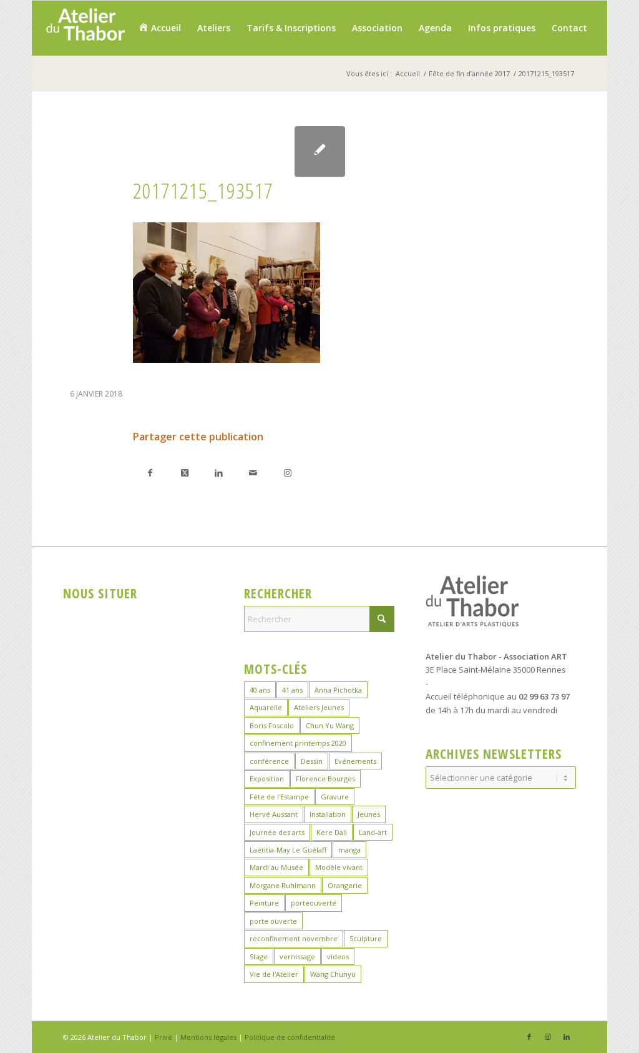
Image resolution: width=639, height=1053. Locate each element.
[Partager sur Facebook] (150, 472)
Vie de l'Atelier (274, 974)
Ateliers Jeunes (319, 707)
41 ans (292, 690)
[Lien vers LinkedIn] (566, 1036)
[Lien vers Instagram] (287, 472)
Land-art (373, 832)
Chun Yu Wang (330, 725)
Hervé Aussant (274, 814)
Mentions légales (208, 1037)
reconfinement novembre (294, 938)
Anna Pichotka (338, 690)
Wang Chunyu (333, 974)
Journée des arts (277, 832)
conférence (269, 761)
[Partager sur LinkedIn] (219, 472)
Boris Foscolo (272, 725)
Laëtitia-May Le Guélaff (288, 849)
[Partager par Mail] (253, 472)
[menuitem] (159, 28)
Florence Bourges (325, 778)
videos (338, 956)
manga (349, 849)
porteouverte (313, 902)
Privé (163, 1037)
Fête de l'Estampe (279, 796)
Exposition (267, 778)
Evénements (355, 761)
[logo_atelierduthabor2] (85, 28)
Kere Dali (331, 832)
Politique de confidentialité (290, 1037)
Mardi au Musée (276, 867)
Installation (328, 814)
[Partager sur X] (184, 472)
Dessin (312, 761)
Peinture (264, 902)
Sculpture (365, 938)
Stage (259, 956)
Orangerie (345, 885)
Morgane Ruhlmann (283, 885)
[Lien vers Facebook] (529, 1036)
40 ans (260, 690)
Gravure (335, 796)
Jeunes (369, 814)
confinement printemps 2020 (298, 743)
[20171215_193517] (320, 151)
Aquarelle (266, 707)
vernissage (297, 956)
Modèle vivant (339, 867)
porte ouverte (273, 921)
